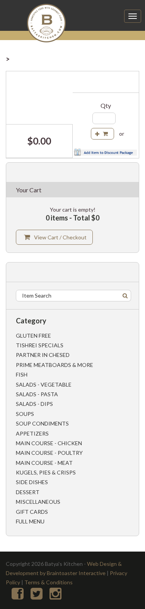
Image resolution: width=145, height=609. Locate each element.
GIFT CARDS (32, 511)
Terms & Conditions (48, 582)
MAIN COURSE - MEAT (44, 462)
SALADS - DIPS (34, 403)
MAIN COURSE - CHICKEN (49, 443)
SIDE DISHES (32, 482)
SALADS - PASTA (37, 394)
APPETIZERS (32, 433)
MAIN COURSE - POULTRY (49, 452)
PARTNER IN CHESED (43, 355)
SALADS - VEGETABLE (44, 384)
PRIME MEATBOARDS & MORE (54, 365)
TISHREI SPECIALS (39, 345)
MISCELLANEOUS (38, 501)
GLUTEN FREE (33, 335)
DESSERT (27, 492)
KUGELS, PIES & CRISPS (46, 472)
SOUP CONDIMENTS (42, 423)
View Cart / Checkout (60, 237)
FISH (21, 374)
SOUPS (25, 413)
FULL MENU (30, 521)
